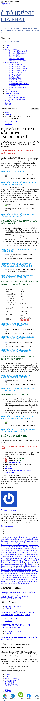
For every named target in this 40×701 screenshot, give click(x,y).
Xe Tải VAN (9, 89)
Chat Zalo (12, 698)
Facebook (28, 698)
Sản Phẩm (8, 124)
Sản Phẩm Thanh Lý (12, 93)
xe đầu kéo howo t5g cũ (22, 581)
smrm (33, 562)
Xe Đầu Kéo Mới (11, 49)
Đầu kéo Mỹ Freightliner (17, 53)
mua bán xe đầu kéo (12, 554)
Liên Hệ (8, 105)
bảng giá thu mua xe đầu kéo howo (13, 539)
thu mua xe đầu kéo (22, 568)
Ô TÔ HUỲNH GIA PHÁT (10, 42)
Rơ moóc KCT (14, 76)
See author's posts (7, 526)
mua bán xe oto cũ (12, 558)
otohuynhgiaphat (18, 562)
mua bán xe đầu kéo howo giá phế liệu (16, 556)
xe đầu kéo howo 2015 (13, 574)
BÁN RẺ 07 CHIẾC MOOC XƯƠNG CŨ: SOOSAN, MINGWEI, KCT (17, 613)
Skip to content (6, 4)
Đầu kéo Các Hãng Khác (17, 61)
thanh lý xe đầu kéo (23, 566)
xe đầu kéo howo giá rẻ (9, 577)
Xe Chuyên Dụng (11, 91)
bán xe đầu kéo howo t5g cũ (27, 537)
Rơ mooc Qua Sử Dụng (17, 99)
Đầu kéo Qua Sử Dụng (17, 97)
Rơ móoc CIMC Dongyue (18, 68)
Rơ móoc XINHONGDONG (19, 84)
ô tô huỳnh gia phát (30, 560)
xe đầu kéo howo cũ (32, 575)
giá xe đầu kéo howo (20, 545)
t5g (26, 564)
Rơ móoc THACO (15, 80)
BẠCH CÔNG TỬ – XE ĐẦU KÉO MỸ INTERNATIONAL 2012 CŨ (17, 597)
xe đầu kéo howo (20, 572)
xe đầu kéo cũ (9, 572)
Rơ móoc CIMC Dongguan (18, 66)
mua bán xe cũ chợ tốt (19, 552)
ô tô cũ (21, 560)
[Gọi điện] (20, 695)
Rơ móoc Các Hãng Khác (18, 87)
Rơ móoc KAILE (15, 74)
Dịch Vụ (8, 103)
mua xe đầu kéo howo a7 (28, 558)
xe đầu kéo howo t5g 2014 (20, 579)
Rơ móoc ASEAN (15, 64)
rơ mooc (28, 562)
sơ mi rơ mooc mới (17, 564)
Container (12, 95)
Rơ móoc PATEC (15, 78)
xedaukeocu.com (15, 462)
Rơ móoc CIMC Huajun (17, 70)
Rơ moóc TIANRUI (16, 82)
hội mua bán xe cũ (16, 549)
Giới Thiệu (8, 47)
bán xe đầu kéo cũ (11, 537)
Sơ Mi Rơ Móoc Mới (12, 63)
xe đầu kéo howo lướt (24, 577)
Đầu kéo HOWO (15, 57)
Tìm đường (4, 698)
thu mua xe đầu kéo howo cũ (21, 570)
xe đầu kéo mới (9, 583)
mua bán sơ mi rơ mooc (21, 550)
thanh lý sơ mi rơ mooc (8, 566)
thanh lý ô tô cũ (33, 564)
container (20, 541)
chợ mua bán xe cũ (9, 541)
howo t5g (9, 550)
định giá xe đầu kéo (22, 543)
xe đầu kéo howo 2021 (29, 574)
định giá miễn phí (9, 543)
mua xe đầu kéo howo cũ (9, 560)
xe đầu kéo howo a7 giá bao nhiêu (12, 575)
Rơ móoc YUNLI (15, 86)
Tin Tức (8, 101)
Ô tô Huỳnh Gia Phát (8, 510)
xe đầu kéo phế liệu (22, 583)
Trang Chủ (8, 45)
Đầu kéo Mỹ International (18, 51)
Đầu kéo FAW (14, 55)
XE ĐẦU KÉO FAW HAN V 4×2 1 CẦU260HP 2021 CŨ (16, 626)
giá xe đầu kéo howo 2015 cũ (21, 547)
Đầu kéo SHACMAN (16, 59)
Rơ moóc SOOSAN (16, 72)
